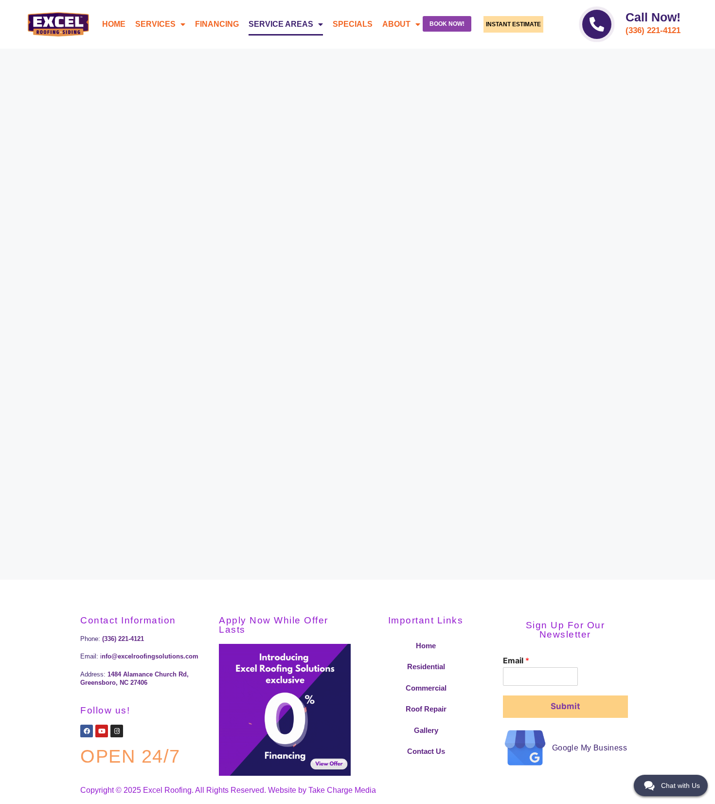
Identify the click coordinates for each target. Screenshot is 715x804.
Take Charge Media (342, 790)
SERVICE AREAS (281, 24)
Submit (565, 706)
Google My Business (589, 748)
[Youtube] (101, 731)
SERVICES (155, 24)
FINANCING (217, 24)
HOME (113, 24)
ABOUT (396, 24)
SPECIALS (353, 24)
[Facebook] (86, 731)
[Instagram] (116, 731)
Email (516, 660)
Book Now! (447, 23)
